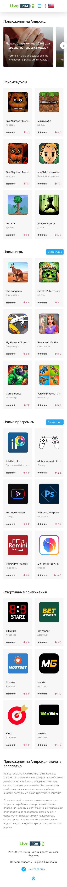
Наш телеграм (36, 869)
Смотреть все (55, 251)
